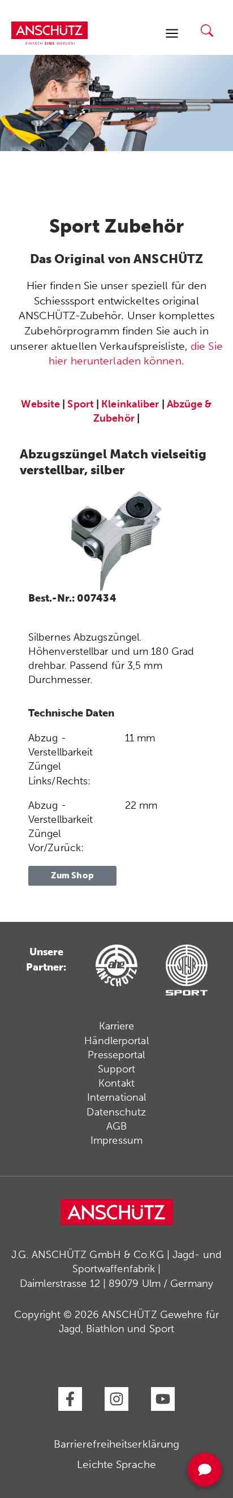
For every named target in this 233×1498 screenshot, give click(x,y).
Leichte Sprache (116, 1464)
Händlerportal (116, 1041)
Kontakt (116, 1083)
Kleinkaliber (130, 404)
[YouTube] (163, 1399)
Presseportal (116, 1055)
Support (117, 1069)
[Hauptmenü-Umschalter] (172, 33)
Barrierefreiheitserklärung (117, 1443)
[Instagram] (116, 1399)
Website (40, 404)
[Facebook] (70, 1399)
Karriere (117, 1026)
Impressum (116, 1140)
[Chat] (205, 1470)
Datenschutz (116, 1112)
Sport (80, 404)
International (116, 1097)
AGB (116, 1126)
